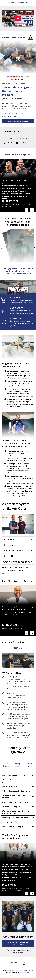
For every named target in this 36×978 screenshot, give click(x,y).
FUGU (28, 972)
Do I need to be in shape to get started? (13, 796)
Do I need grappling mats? (12, 807)
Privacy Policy (12, 962)
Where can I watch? (9, 787)
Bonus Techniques (13, 550)
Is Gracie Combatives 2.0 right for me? (16, 791)
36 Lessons (9, 544)
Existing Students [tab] (17, 765)
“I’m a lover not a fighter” (11, 822)
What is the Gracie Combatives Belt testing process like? (15, 812)
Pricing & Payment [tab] (29, 765)
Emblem (22, 972)
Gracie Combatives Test (16, 561)
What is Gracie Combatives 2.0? (13, 775)
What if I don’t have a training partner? (16, 802)
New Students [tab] (6, 765)
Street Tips (9, 556)
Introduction (10, 539)
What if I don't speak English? (13, 826)
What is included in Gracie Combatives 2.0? (16, 781)
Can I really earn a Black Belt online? (15, 818)
